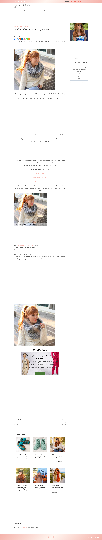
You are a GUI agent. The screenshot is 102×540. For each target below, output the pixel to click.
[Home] (14, 23)
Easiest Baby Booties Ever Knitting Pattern (79, 1)
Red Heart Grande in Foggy (26, 245)
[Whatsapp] (27, 39)
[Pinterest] (24, 39)
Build (77, 6)
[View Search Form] (87, 6)
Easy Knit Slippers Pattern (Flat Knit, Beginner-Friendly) (22, 456)
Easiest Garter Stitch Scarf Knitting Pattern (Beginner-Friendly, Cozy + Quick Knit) (57, 489)
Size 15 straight (24, 243)
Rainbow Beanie (40, 181)
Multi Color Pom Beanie (40, 177)
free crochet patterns (57, 11)
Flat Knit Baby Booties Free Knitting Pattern (55, 422)
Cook (55, 6)
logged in (24, 527)
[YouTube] (18, 1)
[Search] (85, 82)
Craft (61, 6)
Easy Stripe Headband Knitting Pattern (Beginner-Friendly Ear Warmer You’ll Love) (57, 458)
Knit (67, 6)
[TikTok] (22, 1)
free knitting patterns (41, 11)
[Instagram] (15, 1)
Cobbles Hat (40, 173)
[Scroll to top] (99, 535)
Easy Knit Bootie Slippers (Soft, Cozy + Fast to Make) (40, 456)
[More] (29, 39)
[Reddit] (20, 39)
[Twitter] (18, 39)
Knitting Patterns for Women (21, 26)
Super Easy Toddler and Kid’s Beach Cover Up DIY (26, 422)
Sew (72, 6)
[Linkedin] (22, 39)
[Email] (24, 1)
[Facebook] (15, 39)
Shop (83, 6)
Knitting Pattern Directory (74, 11)
